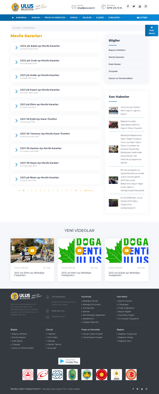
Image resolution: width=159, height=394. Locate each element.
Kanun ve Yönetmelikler (121, 78)
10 (66, 190)
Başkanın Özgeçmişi (127, 334)
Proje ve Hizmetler (55, 17)
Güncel (74, 17)
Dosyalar (113, 71)
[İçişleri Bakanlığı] (27, 374)
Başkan (36, 17)
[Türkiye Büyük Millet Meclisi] (131, 374)
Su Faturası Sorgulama (128, 318)
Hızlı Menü (152, 32)
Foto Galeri (52, 337)
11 (71, 190)
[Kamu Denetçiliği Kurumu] (57, 374)
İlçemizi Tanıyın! (125, 301)
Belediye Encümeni (92, 304)
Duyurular (51, 348)
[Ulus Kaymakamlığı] (86, 374)
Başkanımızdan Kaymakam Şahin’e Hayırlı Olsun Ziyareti (131, 124)
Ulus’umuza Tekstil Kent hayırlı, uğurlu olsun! (130, 110)
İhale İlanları (115, 64)
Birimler (86, 311)
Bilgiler (87, 17)
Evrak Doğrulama (126, 308)
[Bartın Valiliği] (72, 374)
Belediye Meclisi (90, 301)
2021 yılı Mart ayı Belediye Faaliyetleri (76, 274)
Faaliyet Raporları (91, 322)
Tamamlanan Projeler (92, 337)
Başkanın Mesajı (125, 337)
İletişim (143, 17)
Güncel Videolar (21, 268)
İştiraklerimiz (88, 318)
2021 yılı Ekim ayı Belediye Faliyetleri (29, 274)
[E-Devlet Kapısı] (42, 374)
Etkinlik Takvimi (54, 344)
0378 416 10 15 (58, 311)
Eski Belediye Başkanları (94, 315)
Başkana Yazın (124, 341)
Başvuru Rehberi (117, 50)
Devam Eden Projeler (93, 334)
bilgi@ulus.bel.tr (58, 316)
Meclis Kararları (116, 57)
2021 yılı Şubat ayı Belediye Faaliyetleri (124, 274)
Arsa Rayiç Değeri (126, 315)
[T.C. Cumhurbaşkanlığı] (101, 374)
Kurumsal (21, 17)
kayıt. (88, 190)
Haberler (51, 334)
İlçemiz (100, 17)
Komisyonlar (88, 308)
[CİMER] (116, 374)
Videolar (51, 341)
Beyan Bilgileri (124, 311)
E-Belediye (114, 17)
